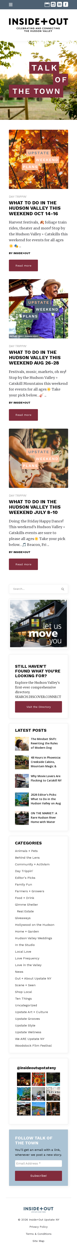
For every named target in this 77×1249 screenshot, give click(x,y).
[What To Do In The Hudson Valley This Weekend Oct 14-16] (38, 159)
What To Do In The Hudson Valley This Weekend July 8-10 (35, 507)
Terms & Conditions (39, 1233)
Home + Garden (27, 931)
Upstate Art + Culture (31, 1012)
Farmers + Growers (29, 891)
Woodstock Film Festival (33, 1045)
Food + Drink (24, 898)
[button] (24, 1079)
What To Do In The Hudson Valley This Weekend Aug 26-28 (35, 357)
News (19, 972)
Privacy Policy (38, 1226)
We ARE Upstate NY (29, 1039)
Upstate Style (25, 1025)
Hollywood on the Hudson (34, 925)
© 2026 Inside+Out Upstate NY (38, 1219)
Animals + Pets (26, 851)
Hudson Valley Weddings (33, 938)
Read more (23, 265)
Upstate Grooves (27, 1019)
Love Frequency (27, 958)
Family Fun (23, 884)
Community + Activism (32, 864)
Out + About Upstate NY (33, 978)
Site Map (38, 1240)
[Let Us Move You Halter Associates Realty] (38, 623)
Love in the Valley (28, 965)
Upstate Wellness (28, 1032)
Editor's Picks (25, 878)
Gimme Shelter (26, 904)
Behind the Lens (27, 857)
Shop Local (23, 992)
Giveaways (23, 918)
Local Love (23, 951)
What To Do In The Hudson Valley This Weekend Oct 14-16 (35, 208)
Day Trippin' (18, 196)
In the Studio (25, 945)
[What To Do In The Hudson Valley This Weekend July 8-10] (38, 458)
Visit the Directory (38, 706)
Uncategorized (26, 1005)
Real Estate (25, 911)
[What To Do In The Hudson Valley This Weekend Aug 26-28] (38, 308)
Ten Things (23, 998)
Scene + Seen (25, 985)
